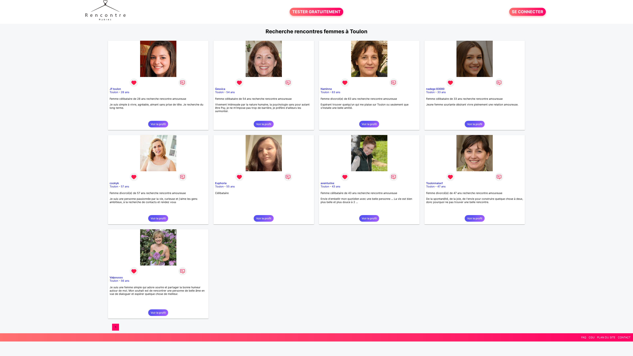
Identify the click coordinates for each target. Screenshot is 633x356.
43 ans (336, 186)
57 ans (125, 186)
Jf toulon (115, 88)
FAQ (583, 337)
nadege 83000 (435, 88)
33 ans (441, 92)
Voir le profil (158, 124)
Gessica (220, 88)
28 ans (125, 92)
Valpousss (116, 277)
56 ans (125, 280)
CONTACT (624, 337)
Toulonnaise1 (434, 183)
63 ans (336, 92)
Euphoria (220, 183)
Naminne (326, 88)
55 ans (230, 186)
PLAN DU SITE (606, 337)
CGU (592, 337)
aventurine (327, 183)
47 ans (441, 186)
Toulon (114, 92)
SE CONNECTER (527, 11)
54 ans (230, 92)
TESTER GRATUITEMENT (316, 11)
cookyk (114, 183)
